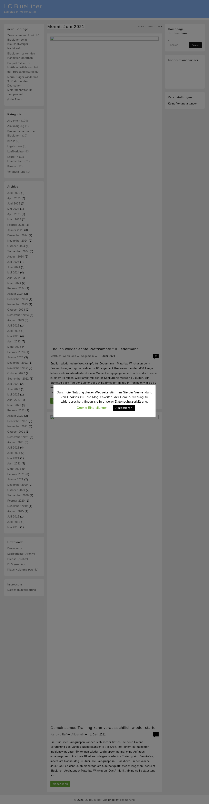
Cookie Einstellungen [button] (92, 407)
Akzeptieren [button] (124, 407)
